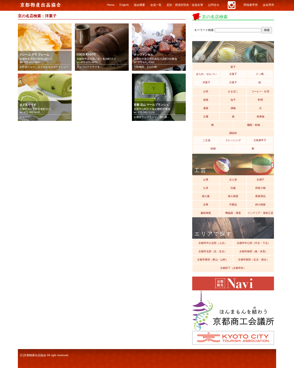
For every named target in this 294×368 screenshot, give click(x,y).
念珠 (205, 204)
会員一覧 (155, 4)
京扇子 (260, 179)
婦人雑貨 (233, 196)
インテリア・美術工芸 (260, 212)
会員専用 (268, 4)
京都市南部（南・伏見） (253, 251)
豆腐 (205, 116)
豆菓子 (233, 82)
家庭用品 (260, 196)
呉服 (233, 187)
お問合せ (213, 4)
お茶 (205, 91)
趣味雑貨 (206, 212)
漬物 (233, 108)
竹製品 (233, 204)
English (124, 4)
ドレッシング (233, 140)
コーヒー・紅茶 (260, 91)
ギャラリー (231, 5)
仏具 (205, 187)
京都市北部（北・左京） (212, 251)
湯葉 (205, 108)
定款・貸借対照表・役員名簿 (185, 4)
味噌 (213, 148)
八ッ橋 (260, 73)
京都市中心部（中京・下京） (253, 243)
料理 (260, 99)
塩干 (233, 99)
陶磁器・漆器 (233, 212)
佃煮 (205, 99)
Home (110, 4)
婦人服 (206, 196)
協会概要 (139, 4)
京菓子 (233, 73)
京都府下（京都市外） (233, 267)
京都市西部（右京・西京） (253, 259)
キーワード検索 (204, 30)
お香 (205, 179)
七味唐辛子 (259, 140)
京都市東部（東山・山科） (212, 259)
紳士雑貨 (260, 204)
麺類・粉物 (253, 124)
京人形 (233, 179)
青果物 (260, 116)
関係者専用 (251, 4)
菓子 (233, 66)
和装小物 (260, 187)
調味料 (233, 133)
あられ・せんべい (206, 73)
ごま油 (206, 140)
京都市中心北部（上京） (212, 243)
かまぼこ (233, 91)
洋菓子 (206, 82)
